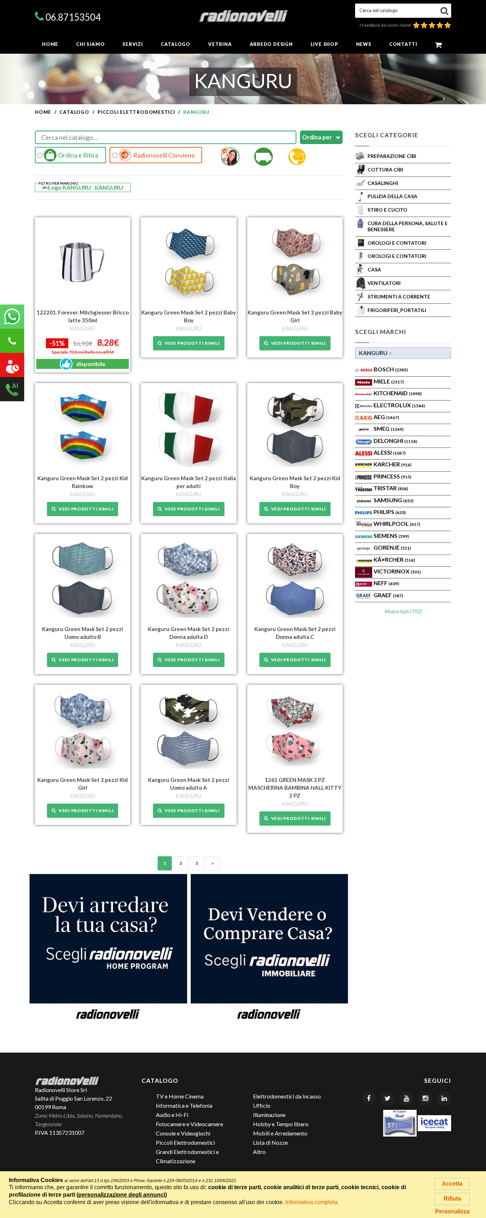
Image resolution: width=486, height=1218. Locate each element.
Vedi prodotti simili (191, 343)
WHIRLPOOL (397, 523)
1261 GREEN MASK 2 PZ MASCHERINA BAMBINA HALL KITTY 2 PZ (295, 788)
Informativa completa (311, 1202)
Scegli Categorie (386, 135)
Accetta (452, 1184)
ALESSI (390, 452)
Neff (386, 582)
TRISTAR (391, 487)
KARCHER (392, 464)
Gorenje (392, 547)
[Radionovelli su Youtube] (406, 1098)
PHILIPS (390, 511)
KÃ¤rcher (394, 559)
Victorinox (397, 571)
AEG (386, 416)
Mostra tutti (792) (403, 611)
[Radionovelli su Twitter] (387, 1098)
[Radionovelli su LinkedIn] (444, 1098)
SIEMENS (391, 535)
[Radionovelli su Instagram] (425, 1098)
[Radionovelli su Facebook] (368, 1098)
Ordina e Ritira (77, 155)
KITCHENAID (398, 393)
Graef (388, 595)
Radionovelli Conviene (163, 155)
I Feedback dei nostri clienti (386, 25)
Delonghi (395, 440)
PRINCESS (392, 476)
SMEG (388, 428)
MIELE (389, 381)
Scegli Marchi (380, 331)
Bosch (391, 369)
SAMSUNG (393, 500)
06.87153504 (73, 17)
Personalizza (452, 1211)
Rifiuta (452, 1199)
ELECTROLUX (399, 405)
